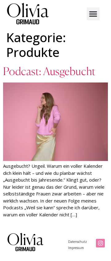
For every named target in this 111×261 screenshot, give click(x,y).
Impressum (76, 248)
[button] (93, 13)
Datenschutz (77, 241)
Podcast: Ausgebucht (49, 71)
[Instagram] (100, 243)
